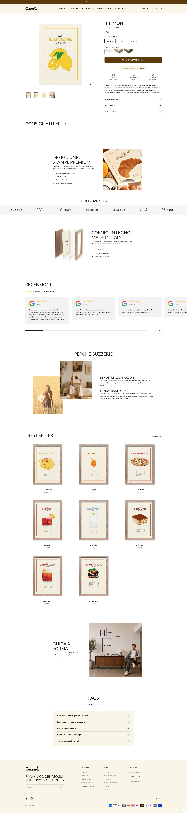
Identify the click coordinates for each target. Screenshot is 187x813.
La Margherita (140, 490)
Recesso (106, 790)
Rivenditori (84, 776)
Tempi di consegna (110, 776)
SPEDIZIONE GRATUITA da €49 (105, 2)
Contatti (84, 772)
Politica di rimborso (87, 786)
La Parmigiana (93, 601)
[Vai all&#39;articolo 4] (52, 95)
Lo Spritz (93, 490)
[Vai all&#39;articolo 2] (36, 95)
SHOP (61, 8)
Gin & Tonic (93, 545)
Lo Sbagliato (47, 601)
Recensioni (107, 779)
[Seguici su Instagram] (31, 798)
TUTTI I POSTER (87, 8)
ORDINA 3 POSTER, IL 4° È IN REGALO (83, 2)
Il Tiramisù (139, 545)
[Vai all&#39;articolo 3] (44, 95)
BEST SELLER (73, 8)
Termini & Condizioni (110, 783)
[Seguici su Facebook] (26, 798)
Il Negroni (47, 545)
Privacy (106, 786)
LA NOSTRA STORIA (104, 8)
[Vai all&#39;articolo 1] (28, 95)
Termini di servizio (87, 783)
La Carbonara (47, 490)
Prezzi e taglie (108, 772)
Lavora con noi (86, 779)
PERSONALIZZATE (121, 8)
